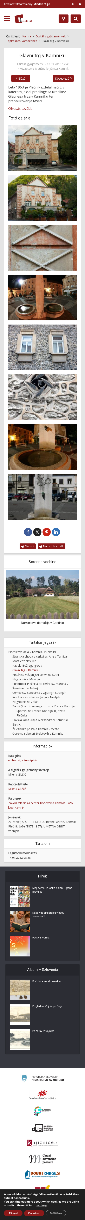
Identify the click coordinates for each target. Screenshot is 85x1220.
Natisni (29, 546)
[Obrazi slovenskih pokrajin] (42, 1159)
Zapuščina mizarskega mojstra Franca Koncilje (43, 706)
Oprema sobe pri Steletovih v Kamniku (38, 733)
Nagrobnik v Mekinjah (26, 679)
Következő (62, 78)
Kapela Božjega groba (27, 665)
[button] (68, 600)
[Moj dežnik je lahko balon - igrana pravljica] (20, 896)
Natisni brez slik (53, 546)
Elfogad (13, 1213)
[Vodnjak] (42, 447)
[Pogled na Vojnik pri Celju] (20, 1014)
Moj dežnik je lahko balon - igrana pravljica (52, 889)
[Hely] (63, 18)
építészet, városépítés (23, 760)
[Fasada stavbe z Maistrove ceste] (42, 347)
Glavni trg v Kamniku (26, 670)
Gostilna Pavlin (43, 623)
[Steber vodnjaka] (42, 497)
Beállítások (56, 1213)
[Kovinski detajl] (42, 397)
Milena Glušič (17, 789)
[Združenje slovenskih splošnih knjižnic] (43, 1143)
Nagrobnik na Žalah (25, 702)
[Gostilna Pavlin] (42, 594)
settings (42, 1205)
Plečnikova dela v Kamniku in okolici (32, 652)
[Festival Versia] (20, 946)
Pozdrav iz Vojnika (43, 1031)
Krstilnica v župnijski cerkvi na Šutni (35, 675)
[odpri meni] (7, 19)
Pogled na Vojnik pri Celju (47, 1006)
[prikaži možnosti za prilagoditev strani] (73, 4)
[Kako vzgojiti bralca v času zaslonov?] (20, 921)
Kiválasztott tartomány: (27, 4)
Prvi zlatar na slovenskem (47, 981)
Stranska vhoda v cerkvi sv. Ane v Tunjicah (40, 656)
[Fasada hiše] (42, 198)
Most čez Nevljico (24, 661)
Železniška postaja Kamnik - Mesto (35, 729)
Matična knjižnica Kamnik (51, 68)
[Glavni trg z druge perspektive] (42, 297)
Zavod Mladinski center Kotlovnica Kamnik (36, 803)
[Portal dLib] (42, 1128)
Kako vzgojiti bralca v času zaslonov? (48, 914)
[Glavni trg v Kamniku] (42, 148)
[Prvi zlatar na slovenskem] (20, 990)
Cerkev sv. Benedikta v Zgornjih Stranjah (39, 693)
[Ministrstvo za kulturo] (42, 1078)
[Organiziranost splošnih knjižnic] (42, 1095)
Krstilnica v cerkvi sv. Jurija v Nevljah (36, 697)
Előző (21, 78)
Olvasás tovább (20, 108)
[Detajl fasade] (42, 248)
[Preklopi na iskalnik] (76, 18)
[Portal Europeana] (42, 1111)
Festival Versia (41, 937)
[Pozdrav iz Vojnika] (20, 1039)
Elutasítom (34, 1213)
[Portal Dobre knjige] (42, 1174)
